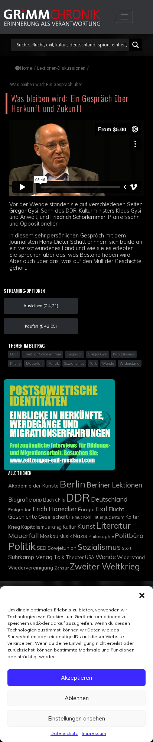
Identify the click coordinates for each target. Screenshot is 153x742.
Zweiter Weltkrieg (105, 566)
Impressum (94, 733)
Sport (126, 548)
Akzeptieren (76, 677)
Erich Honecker (55, 509)
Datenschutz (64, 733)
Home (26, 68)
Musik (65, 536)
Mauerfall (23, 535)
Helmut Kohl (80, 517)
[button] (142, 595)
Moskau (49, 536)
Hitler (97, 517)
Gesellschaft (53, 516)
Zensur (61, 568)
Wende (105, 557)
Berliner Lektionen (114, 484)
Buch (48, 500)
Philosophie (101, 536)
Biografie (20, 499)
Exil (101, 509)
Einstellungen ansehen (76, 718)
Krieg (56, 527)
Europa (86, 509)
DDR (78, 497)
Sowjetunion (62, 548)
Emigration (20, 509)
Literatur (113, 525)
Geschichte (22, 516)
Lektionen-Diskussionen (61, 68)
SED (41, 548)
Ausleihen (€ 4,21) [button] (40, 305)
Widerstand (131, 557)
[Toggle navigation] (124, 17)
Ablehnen (77, 698)
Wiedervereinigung (30, 567)
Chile (60, 500)
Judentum (114, 517)
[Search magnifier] (135, 45)
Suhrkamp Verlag (30, 557)
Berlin (72, 484)
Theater (75, 557)
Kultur (69, 527)
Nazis (80, 535)
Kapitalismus (35, 527)
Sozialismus (99, 547)
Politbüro (129, 535)
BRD (37, 500)
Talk (59, 557)
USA (89, 557)
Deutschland (109, 499)
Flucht (116, 509)
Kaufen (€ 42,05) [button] (41, 326)
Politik (22, 546)
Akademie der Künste (33, 485)
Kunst (86, 526)
